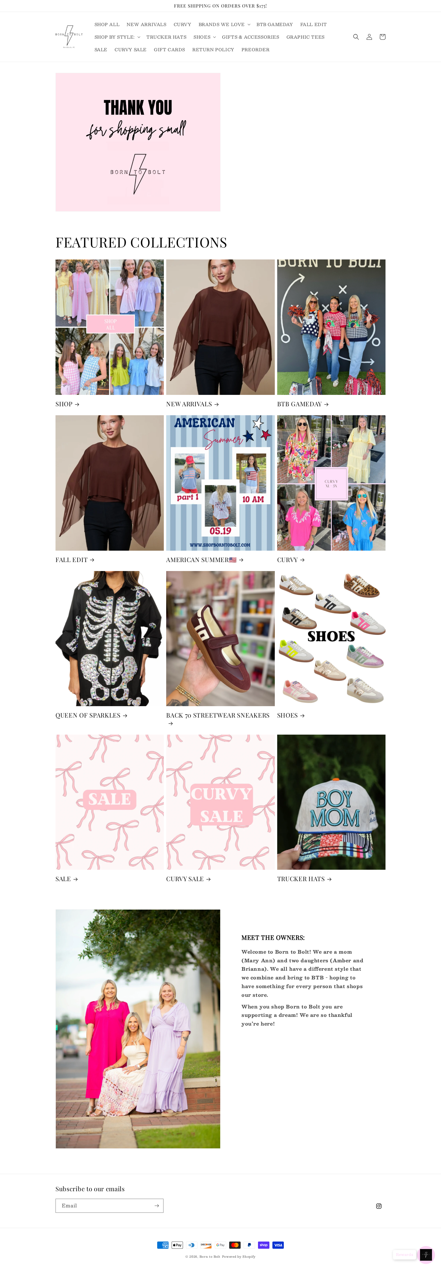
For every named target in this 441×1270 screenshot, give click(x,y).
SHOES (287, 715)
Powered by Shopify (239, 1256)
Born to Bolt (210, 1256)
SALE (63, 879)
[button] (224, 24)
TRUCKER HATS (301, 879)
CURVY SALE (185, 879)
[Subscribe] (156, 1206)
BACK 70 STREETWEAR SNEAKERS (218, 715)
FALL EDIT (72, 560)
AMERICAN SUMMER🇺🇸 (201, 560)
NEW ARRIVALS (189, 404)
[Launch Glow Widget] (426, 1255)
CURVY (287, 560)
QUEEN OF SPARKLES (88, 715)
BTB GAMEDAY (299, 404)
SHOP (64, 404)
